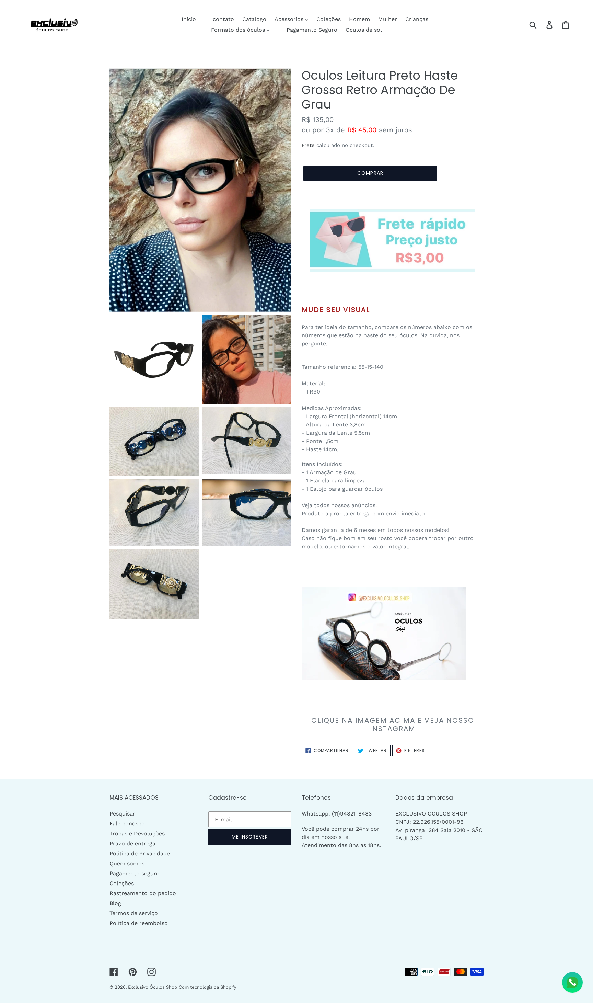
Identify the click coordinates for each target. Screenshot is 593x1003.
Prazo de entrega (132, 843)
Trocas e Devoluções (137, 833)
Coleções (121, 883)
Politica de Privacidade (139, 853)
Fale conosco (127, 823)
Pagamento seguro (134, 873)
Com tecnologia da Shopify (207, 987)
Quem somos (126, 863)
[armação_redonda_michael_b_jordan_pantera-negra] (384, 678)
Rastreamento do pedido (142, 893)
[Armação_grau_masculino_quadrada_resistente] (393, 240)
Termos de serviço (133, 913)
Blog (115, 903)
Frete (308, 145)
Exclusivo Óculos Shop (152, 987)
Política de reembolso (138, 923)
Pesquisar (122, 813)
